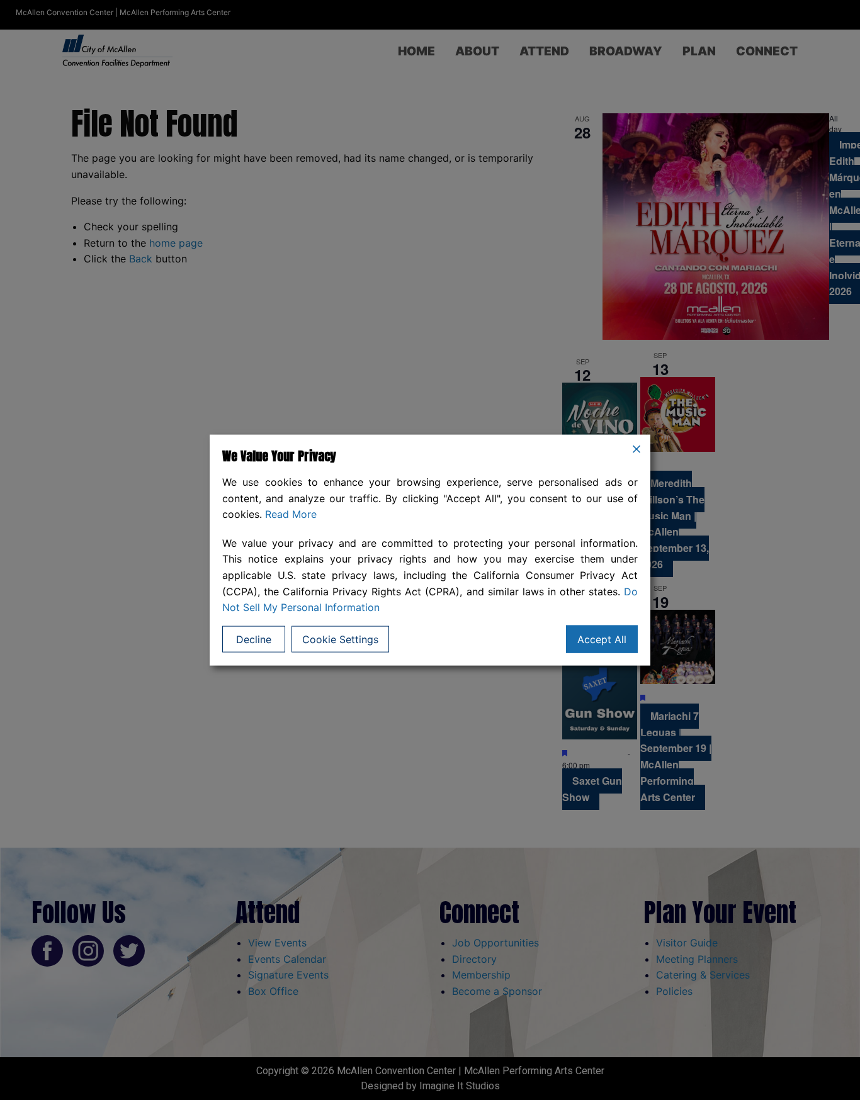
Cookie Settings (340, 638)
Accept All (601, 638)
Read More (291, 514)
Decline (253, 638)
